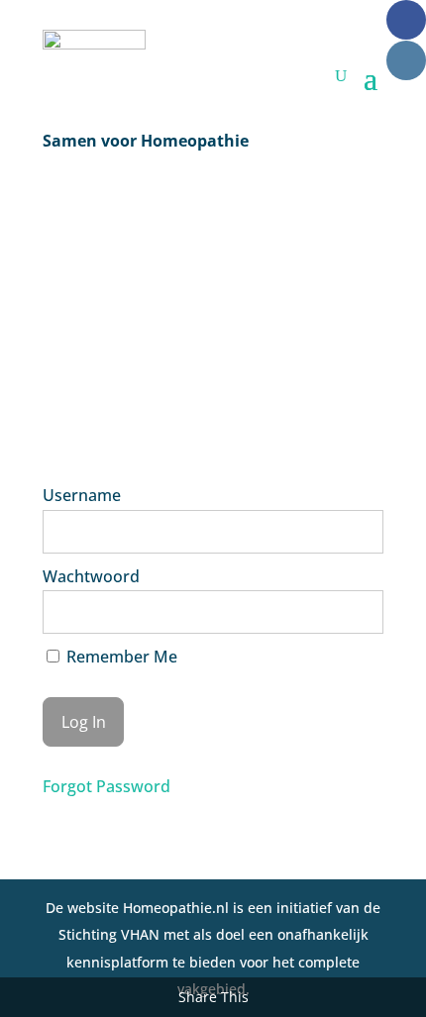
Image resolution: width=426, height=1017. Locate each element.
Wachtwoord (91, 576)
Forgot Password (106, 786)
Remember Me (119, 656)
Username (82, 495)
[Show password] (355, 612)
